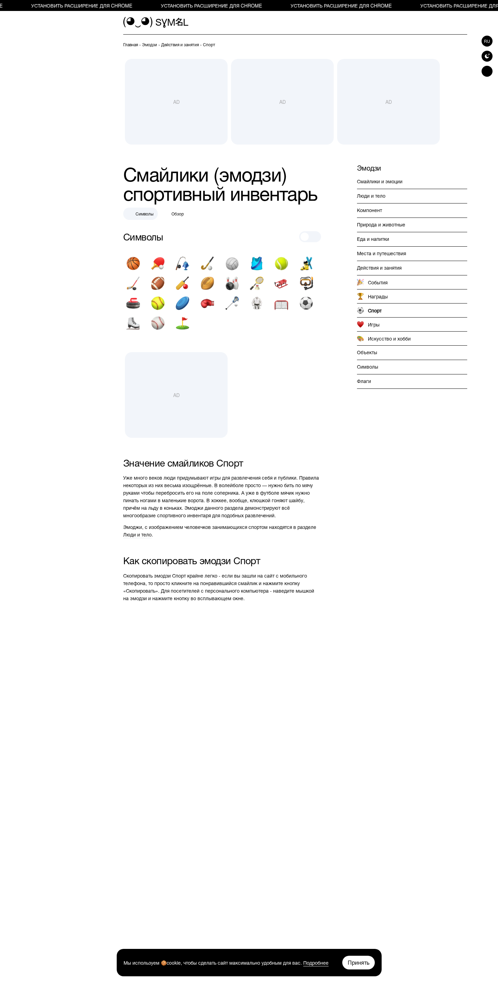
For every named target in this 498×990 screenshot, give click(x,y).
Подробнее (316, 962)
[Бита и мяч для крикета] (182, 283)
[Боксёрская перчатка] (207, 303)
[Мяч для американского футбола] (158, 283)
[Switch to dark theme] (487, 56)
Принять (358, 962)
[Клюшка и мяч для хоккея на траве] (207, 263)
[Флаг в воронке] (182, 323)
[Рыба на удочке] (182, 263)
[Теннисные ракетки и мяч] (281, 263)
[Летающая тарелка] (182, 303)
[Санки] (281, 283)
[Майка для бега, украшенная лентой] (257, 263)
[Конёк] (133, 323)
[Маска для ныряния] (306, 283)
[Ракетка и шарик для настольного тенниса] (158, 263)
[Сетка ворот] (281, 303)
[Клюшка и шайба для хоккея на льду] (133, 283)
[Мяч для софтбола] (158, 303)
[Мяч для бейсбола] (158, 323)
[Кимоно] (257, 303)
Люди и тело (137, 534)
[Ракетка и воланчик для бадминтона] (257, 283)
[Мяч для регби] (207, 283)
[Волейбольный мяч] (232, 263)
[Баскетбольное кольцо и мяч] (133, 263)
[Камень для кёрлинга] (133, 303)
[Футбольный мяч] (306, 303)
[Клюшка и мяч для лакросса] (232, 303)
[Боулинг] (232, 283)
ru (487, 41)
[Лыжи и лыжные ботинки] (306, 263)
